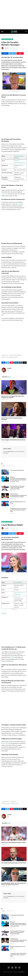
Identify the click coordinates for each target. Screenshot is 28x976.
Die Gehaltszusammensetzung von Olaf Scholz (13, 862)
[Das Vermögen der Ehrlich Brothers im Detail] (14, 431)
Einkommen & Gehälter (7, 521)
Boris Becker (5, 355)
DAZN (12, 657)
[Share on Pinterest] (20, 53)
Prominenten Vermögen (7, 39)
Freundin (3, 193)
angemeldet (10, 451)
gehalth (6, 48)
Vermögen (5, 743)
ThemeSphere (22, 971)
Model (23, 162)
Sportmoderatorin (19, 592)
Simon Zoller (18, 597)
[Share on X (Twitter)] (12, 53)
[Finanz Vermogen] (14, 31)
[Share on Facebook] (5, 53)
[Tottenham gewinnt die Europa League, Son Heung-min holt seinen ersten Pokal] (5, 488)
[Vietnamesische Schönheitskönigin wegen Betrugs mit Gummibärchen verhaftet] (5, 495)
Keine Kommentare (6, 49)
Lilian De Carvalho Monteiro (15, 355)
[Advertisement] (14, 14)
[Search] (26, 31)
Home (2, 35)
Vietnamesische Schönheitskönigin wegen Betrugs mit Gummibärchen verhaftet (18, 495)
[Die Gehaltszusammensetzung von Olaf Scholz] (14, 854)
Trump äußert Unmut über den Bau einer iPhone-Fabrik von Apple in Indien (18, 510)
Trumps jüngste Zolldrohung (17, 470)
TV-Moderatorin (15, 803)
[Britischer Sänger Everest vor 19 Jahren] (5, 503)
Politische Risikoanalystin (12, 357)
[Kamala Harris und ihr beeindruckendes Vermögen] (14, 409)
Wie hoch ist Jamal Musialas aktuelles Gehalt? (13, 842)
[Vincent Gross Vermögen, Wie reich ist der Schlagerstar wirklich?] (14, 387)
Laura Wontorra (18, 582)
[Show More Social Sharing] (25, 53)
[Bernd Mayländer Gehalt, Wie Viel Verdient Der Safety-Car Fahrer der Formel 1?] (14, 874)
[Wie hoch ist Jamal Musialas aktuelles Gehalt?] (14, 834)
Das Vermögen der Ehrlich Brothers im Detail (13, 440)
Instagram (4, 613)
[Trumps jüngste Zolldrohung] (5, 472)
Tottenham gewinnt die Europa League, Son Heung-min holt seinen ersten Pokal (17, 487)
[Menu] (2, 31)
